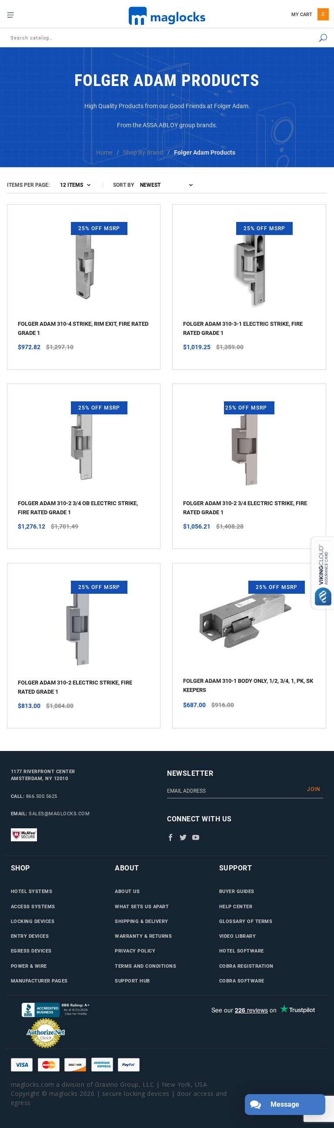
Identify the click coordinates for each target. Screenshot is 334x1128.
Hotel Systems (32, 891)
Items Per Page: (28, 185)
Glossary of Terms (246, 921)
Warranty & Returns (143, 936)
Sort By (123, 185)
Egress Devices (31, 951)
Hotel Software (241, 951)
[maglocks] (167, 15)
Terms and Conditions (145, 966)
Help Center (236, 906)
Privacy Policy (135, 951)
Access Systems (33, 906)
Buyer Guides (236, 891)
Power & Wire (29, 966)
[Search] (300, 38)
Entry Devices (30, 936)
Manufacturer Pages (39, 981)
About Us (127, 891)
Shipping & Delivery (141, 921)
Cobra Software (241, 981)
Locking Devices (33, 921)
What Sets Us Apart (142, 906)
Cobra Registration (246, 966)
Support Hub (132, 981)
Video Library (237, 936)
